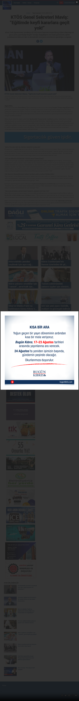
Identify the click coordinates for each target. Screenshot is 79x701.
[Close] (77, 2)
